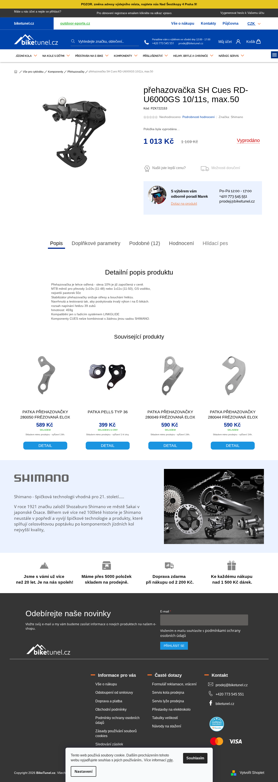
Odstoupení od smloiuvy (114, 692)
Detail (45, 445)
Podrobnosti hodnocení (198, 117)
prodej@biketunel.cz (190, 43)
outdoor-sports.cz (75, 23)
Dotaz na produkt (184, 204)
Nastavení (83, 771)
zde (170, 760)
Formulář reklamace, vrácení (174, 684)
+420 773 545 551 (163, 43)
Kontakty (208, 23)
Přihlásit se (174, 645)
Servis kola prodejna (168, 692)
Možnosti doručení (225, 168)
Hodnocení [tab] (181, 243)
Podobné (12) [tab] (144, 243)
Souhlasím (195, 758)
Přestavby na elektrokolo (171, 709)
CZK (251, 24)
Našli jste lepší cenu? (169, 168)
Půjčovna (230, 23)
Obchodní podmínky (111, 709)
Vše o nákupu (182, 23)
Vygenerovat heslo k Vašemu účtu (242, 13)
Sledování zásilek (109, 744)
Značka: (231, 117)
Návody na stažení (166, 726)
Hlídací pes (215, 243)
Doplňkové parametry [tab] (96, 243)
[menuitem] (26, 54)
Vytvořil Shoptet (252, 773)
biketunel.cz (225, 704)
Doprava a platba (108, 701)
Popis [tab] (56, 243)
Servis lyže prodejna (168, 701)
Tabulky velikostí (165, 718)
